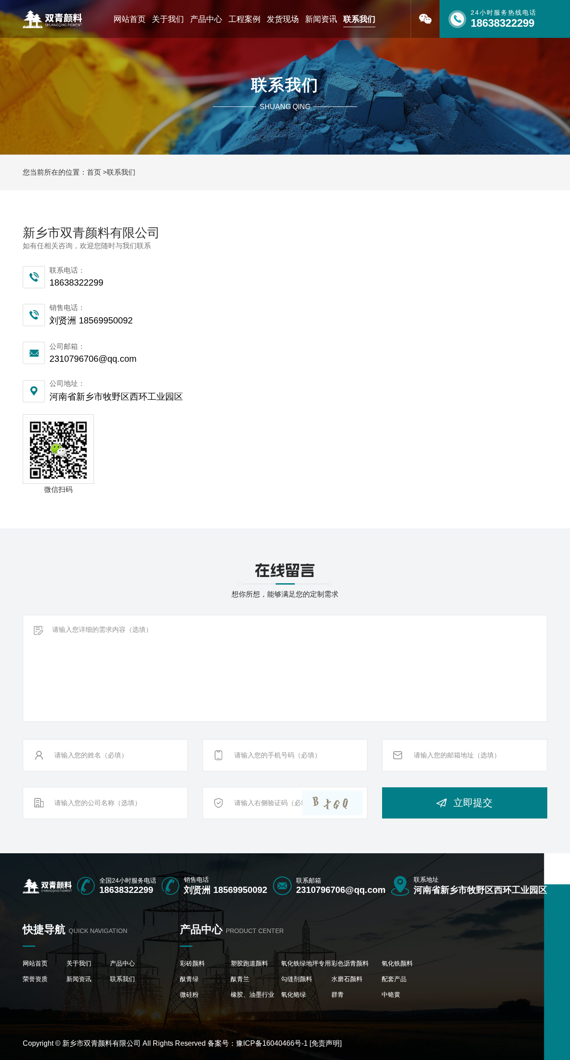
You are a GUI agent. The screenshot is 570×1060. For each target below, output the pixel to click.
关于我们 (168, 19)
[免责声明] (325, 1043)
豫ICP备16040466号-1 (272, 1043)
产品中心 (206, 19)
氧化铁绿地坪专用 (306, 963)
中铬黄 (391, 994)
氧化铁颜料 (397, 963)
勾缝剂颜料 (296, 978)
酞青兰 (240, 978)
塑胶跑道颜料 (249, 963)
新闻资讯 (321, 19)
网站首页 (130, 19)
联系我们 (359, 19)
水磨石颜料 (346, 978)
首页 (94, 172)
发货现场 (283, 19)
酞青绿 (189, 978)
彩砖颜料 (192, 963)
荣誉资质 (35, 978)
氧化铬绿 (293, 994)
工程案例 (244, 19)
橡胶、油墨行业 (252, 994)
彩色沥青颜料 (350, 963)
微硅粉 (189, 994)
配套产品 (394, 978)
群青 (337, 994)
